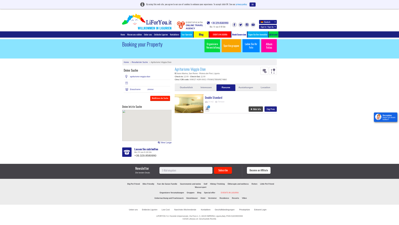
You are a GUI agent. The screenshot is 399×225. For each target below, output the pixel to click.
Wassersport (200, 187)
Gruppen (190, 193)
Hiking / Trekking (217, 184)
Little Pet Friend (267, 184)
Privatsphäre (244, 210)
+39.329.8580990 (219, 23)
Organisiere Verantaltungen (172, 193)
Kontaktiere (174, 34)
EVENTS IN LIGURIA (230, 193)
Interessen (206, 87)
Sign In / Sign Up (267, 26)
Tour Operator (186, 34)
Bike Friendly (148, 184)
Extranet (274, 34)
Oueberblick (186, 87)
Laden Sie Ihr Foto (251, 45)
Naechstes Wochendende (185, 210)
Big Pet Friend (133, 184)
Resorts (235, 198)
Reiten (254, 184)
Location (265, 87)
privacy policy (241, 4)
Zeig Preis (271, 109)
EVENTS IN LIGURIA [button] (220, 34)
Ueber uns (148, 34)
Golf (205, 184)
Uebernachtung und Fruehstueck (169, 198)
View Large (166, 142)
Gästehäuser (192, 198)
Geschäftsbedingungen (225, 210)
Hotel (203, 198)
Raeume (226, 87)
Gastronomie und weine (190, 184)
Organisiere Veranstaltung (213, 45)
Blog (199, 193)
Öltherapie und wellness (238, 184)
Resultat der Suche (140, 62)
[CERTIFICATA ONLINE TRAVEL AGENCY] (181, 25)
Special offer (209, 193)
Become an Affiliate (259, 170)
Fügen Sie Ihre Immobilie (257, 34)
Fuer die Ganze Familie (167, 184)
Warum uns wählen (134, 34)
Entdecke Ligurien (161, 34)
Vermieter (212, 198)
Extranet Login (260, 210)
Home (123, 34)
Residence (224, 198)
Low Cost (166, 210)
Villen (244, 198)
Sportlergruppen (231, 46)
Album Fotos (269, 45)
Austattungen (245, 87)
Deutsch (267, 22)
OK (253, 4)
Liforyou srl (193, 219)
